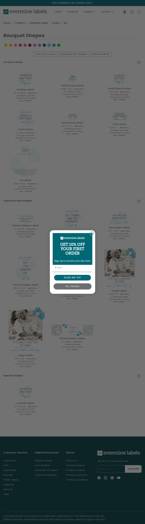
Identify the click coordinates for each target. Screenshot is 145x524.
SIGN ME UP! (72, 277)
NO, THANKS (72, 286)
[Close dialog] (92, 233)
